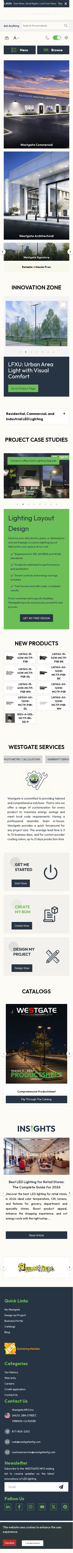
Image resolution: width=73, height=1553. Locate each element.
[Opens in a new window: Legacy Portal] (7, 38)
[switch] (57, 37)
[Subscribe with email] (61, 1486)
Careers (9, 1383)
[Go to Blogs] (36, 1128)
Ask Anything (11, 26)
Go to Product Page (23, 388)
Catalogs (36, 991)
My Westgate (12, 1309)
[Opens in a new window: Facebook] (19, 1507)
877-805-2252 (21, 1431)
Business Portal (13, 1321)
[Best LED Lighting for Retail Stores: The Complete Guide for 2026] (36, 1156)
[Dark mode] (48, 38)
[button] (3, 252)
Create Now (22, 925)
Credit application (15, 1389)
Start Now (21, 883)
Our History (11, 1372)
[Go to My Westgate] (14, 38)
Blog (7, 1332)
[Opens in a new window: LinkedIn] (7, 1507)
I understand (33, 1543)
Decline (9, 1543)
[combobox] (41, 26)
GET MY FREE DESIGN (36, 618)
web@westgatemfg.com (26, 1442)
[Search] (66, 25)
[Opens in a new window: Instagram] (30, 1507)
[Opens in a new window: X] (53, 1507)
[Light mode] (66, 38)
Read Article (36, 1235)
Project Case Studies (36, 439)
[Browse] (46, 50)
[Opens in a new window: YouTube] (42, 1507)
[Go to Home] (23, 1348)
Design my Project (15, 1315)
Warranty (10, 1378)
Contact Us (11, 1395)
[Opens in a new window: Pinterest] (65, 1507)
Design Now (22, 968)
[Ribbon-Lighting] (36, 1267)
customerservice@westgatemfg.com (32, 1452)
